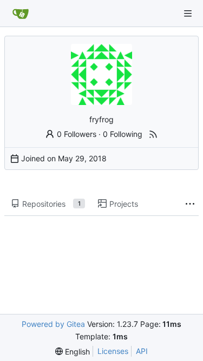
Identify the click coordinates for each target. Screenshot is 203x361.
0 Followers (76, 134)
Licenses (112, 351)
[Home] (20, 13)
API (142, 351)
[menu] (72, 351)
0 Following (122, 134)
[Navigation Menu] (188, 13)
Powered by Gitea (53, 324)
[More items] (190, 204)
